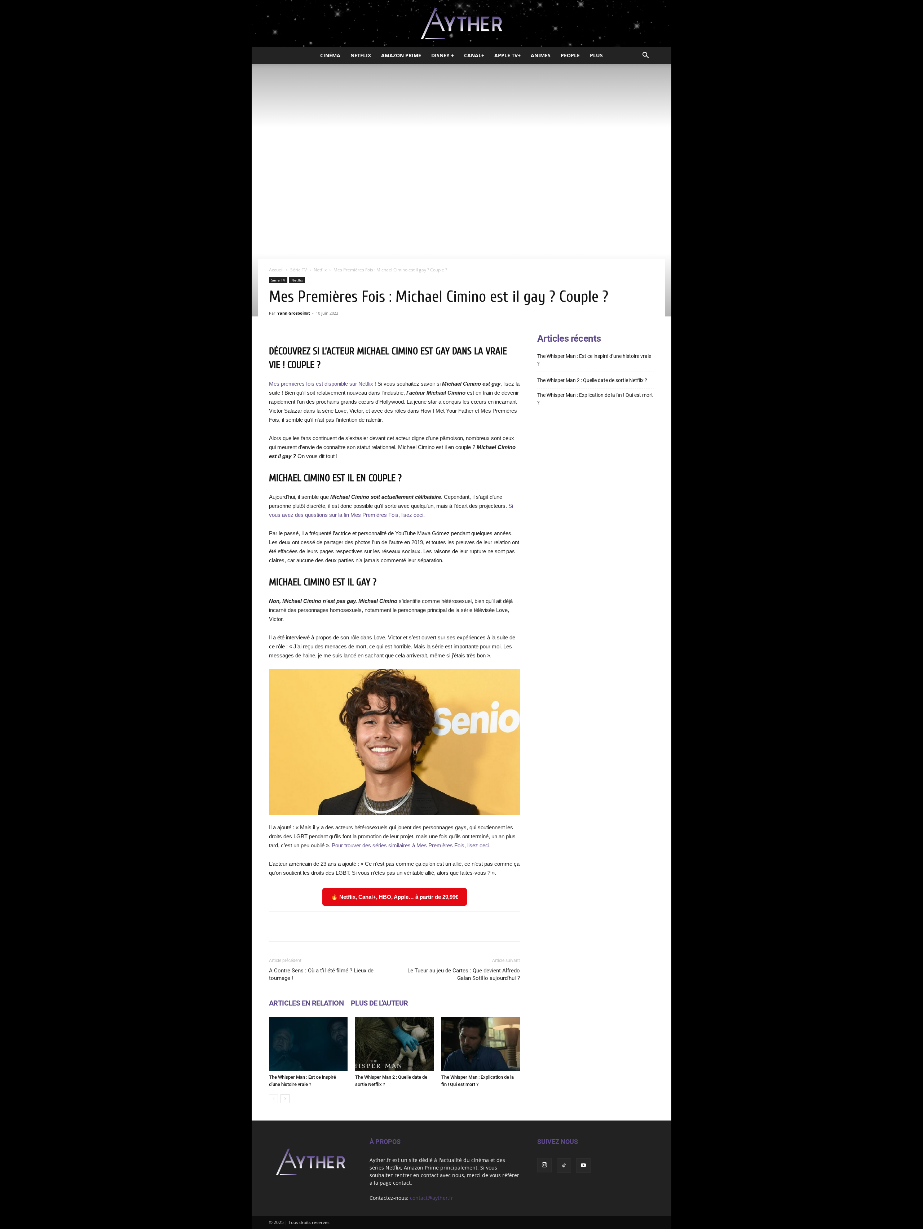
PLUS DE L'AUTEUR (379, 1003)
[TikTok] (564, 1165)
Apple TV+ (507, 55)
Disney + (442, 55)
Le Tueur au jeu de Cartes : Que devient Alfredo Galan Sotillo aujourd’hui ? (463, 974)
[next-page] (285, 1098)
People (570, 55)
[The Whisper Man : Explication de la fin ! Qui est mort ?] (480, 1044)
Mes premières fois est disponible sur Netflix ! (323, 384)
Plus (596, 55)
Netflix (360, 55)
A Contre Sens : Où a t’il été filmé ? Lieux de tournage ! (321, 974)
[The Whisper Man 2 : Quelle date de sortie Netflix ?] (394, 1044)
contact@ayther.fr (431, 1197)
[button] (645, 56)
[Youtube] (583, 1165)
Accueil (276, 270)
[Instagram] (544, 1165)
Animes (541, 55)
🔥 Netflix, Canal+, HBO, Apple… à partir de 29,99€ (394, 897)
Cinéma (330, 55)
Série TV (298, 270)
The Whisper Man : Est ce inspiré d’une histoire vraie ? (594, 360)
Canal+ (474, 55)
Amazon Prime (401, 55)
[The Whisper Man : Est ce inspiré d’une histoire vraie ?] (308, 1044)
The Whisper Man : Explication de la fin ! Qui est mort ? (595, 398)
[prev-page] (273, 1098)
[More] (486, 926)
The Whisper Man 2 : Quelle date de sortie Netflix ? (592, 380)
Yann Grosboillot (293, 313)
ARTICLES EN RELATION (306, 1003)
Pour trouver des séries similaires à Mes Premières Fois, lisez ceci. (411, 845)
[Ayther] (461, 24)
